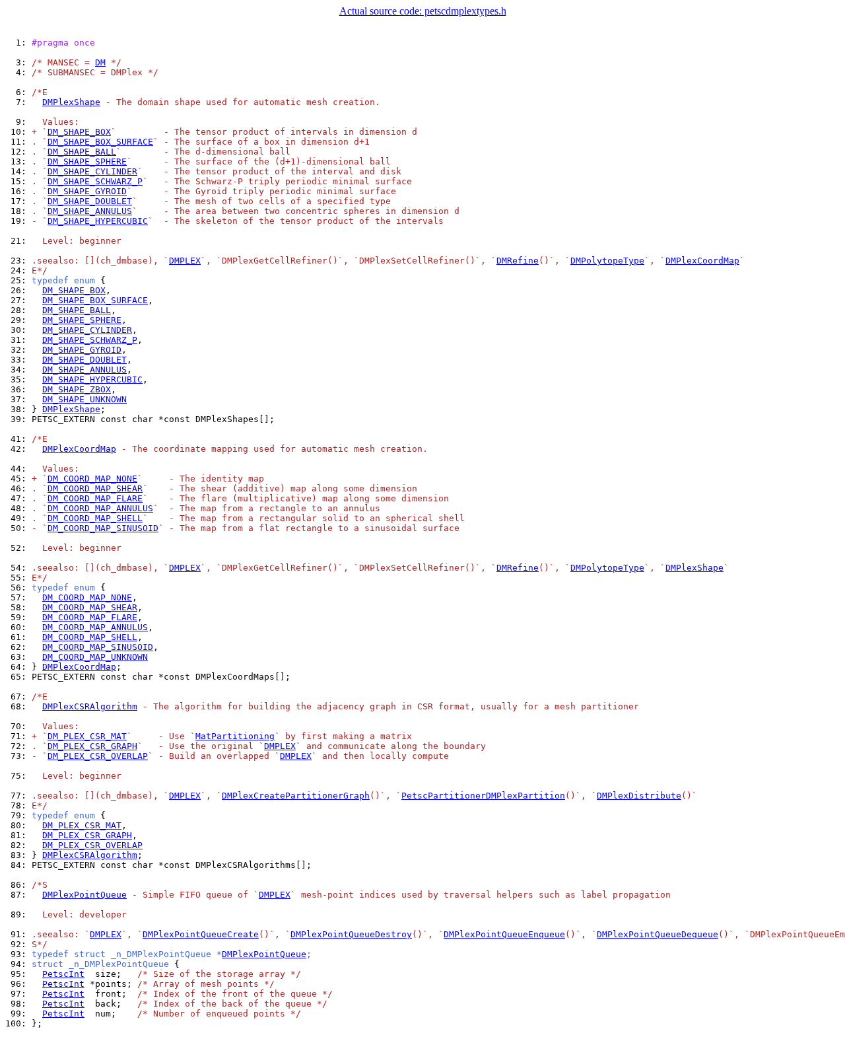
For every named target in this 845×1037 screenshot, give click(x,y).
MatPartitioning (235, 736)
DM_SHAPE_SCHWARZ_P (95, 181)
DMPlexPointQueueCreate (201, 934)
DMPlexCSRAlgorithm (89, 706)
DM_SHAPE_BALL (82, 152)
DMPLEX (185, 261)
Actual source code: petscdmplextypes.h (422, 11)
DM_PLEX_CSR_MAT (87, 736)
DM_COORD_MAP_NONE (92, 478)
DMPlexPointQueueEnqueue (504, 934)
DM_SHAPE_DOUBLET (90, 201)
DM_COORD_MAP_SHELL (95, 518)
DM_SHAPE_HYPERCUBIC (98, 221)
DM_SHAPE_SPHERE (87, 161)
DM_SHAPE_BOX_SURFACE (100, 142)
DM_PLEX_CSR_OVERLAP (98, 756)
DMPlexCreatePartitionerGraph (296, 796)
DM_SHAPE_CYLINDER (92, 171)
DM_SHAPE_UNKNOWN (84, 399)
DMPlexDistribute (639, 796)
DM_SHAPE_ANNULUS (90, 211)
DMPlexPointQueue (84, 895)
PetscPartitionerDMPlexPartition (483, 796)
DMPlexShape (71, 102)
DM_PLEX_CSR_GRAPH (92, 746)
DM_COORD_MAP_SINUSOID (103, 528)
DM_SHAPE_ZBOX (76, 389)
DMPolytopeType (607, 261)
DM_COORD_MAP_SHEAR (95, 488)
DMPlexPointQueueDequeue (657, 934)
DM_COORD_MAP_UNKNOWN (95, 657)
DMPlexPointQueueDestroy (351, 934)
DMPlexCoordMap (702, 261)
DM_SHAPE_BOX (79, 132)
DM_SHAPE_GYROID (87, 191)
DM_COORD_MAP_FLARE (95, 498)
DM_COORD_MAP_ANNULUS (100, 508)
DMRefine (517, 261)
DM (100, 62)
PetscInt (63, 974)
